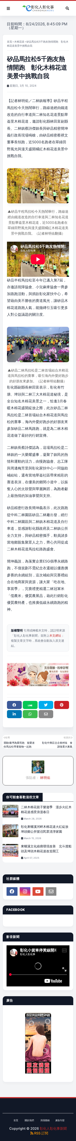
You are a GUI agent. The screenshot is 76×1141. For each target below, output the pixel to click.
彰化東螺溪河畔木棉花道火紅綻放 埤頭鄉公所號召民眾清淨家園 (46, 829)
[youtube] (38, 891)
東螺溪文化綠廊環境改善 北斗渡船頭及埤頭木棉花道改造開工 (46, 848)
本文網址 (55, 635)
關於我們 (29, 1120)
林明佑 (44, 777)
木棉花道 (19, 41)
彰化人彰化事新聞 (53, 1128)
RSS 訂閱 (40, 1133)
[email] (51, 891)
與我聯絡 (45, 1120)
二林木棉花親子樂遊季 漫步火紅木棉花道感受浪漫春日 (46, 809)
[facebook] (12, 891)
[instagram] (25, 891)
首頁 (9, 41)
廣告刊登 (60, 1120)
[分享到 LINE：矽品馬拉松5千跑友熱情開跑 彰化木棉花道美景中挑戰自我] (30, 705)
